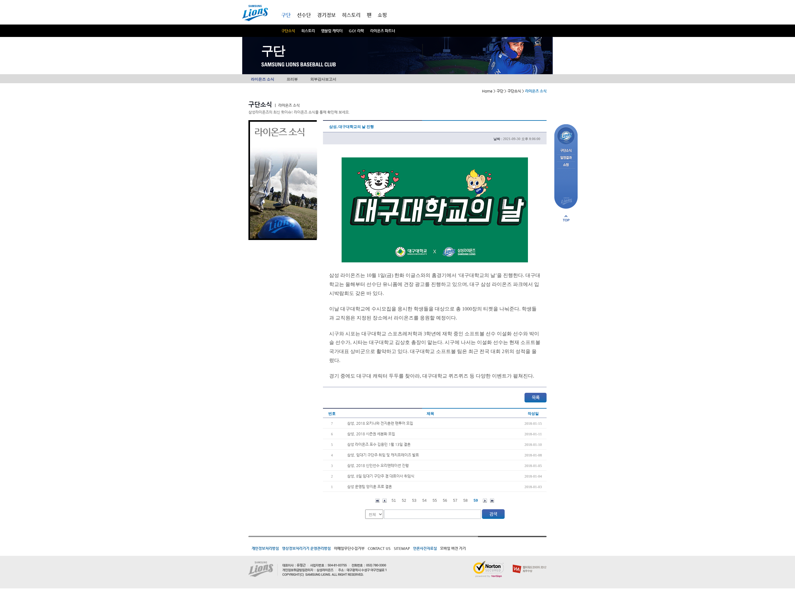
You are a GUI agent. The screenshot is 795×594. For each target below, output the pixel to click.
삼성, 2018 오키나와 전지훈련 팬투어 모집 (380, 423)
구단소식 (288, 31)
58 (465, 500)
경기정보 (326, 15)
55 (435, 500)
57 (455, 500)
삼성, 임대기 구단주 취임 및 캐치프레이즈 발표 (383, 455)
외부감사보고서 (323, 79)
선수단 (304, 15)
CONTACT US (379, 548)
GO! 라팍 (356, 31)
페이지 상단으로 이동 (566, 218)
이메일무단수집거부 (349, 548)
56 (445, 500)
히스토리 (308, 31)
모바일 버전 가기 (453, 548)
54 (424, 500)
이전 (384, 500)
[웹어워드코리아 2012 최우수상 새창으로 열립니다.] (530, 563)
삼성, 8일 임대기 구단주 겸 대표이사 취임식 (380, 476)
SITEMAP (402, 548)
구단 (286, 15)
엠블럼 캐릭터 (332, 31)
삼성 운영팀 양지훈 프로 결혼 (369, 486)
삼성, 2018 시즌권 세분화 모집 (371, 434)
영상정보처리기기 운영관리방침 (306, 548)
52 (404, 500)
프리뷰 (292, 79)
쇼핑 (382, 15)
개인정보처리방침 (265, 548)
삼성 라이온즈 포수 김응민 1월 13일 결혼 (379, 444)
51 (394, 500)
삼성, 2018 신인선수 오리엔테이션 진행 (378, 465)
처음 (377, 500)
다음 (484, 500)
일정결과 (566, 157)
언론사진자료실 (425, 548)
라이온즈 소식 (262, 79)
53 (414, 500)
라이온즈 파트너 (382, 31)
